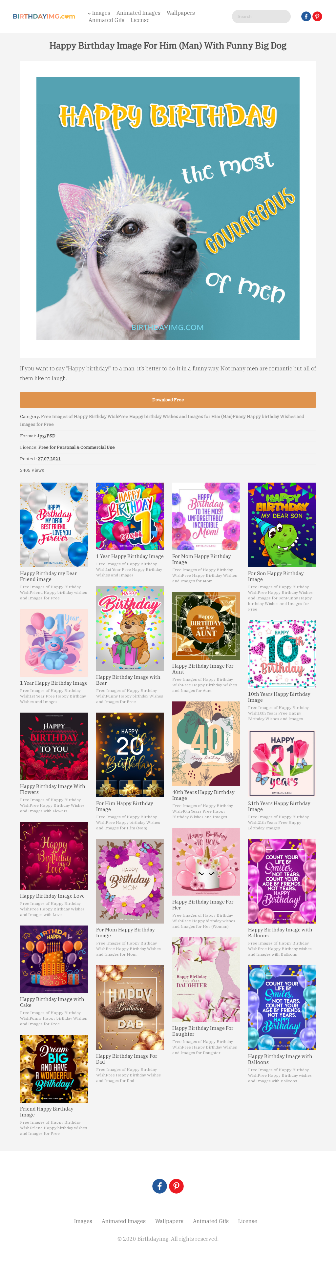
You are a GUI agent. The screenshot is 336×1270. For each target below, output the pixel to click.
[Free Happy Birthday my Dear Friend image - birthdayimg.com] (54, 525)
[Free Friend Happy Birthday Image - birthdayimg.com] (54, 1069)
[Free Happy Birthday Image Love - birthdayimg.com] (54, 856)
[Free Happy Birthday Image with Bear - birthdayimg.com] (130, 628)
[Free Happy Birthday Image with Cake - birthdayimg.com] (54, 959)
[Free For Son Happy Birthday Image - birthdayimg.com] (282, 525)
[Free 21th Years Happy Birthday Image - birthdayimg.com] (282, 764)
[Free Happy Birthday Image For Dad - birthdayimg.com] (130, 1007)
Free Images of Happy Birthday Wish (79, 416)
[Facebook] (306, 16)
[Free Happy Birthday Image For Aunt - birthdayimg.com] (206, 626)
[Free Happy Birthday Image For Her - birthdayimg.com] (206, 862)
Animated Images (138, 13)
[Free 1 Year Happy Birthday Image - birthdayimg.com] (54, 643)
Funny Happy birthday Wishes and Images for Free (280, 603)
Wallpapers (181, 13)
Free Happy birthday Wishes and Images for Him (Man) (175, 416)
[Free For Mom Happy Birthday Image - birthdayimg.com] (130, 881)
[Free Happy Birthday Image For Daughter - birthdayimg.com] (206, 979)
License (140, 20)
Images (101, 13)
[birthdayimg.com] (44, 16)
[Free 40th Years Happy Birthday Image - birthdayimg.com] (206, 743)
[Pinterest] (317, 16)
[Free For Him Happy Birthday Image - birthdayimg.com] (130, 755)
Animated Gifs (106, 20)
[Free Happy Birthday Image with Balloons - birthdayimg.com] (282, 881)
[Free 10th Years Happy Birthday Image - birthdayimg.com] (282, 654)
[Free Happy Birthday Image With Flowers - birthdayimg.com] (54, 747)
